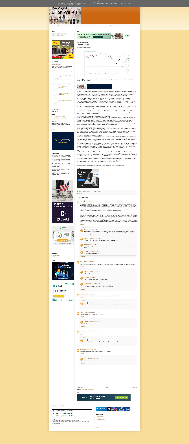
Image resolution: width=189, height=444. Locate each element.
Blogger (96, 427)
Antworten (82, 224)
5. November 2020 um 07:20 (91, 201)
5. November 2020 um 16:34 (91, 331)
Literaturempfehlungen (106, 25)
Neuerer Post (79, 387)
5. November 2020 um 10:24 (92, 244)
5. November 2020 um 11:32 (94, 303)
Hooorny (82, 349)
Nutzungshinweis (100, 416)
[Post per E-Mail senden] (93, 191)
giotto (85, 229)
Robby (81, 201)
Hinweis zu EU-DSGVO (101, 419)
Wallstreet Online (56, 249)
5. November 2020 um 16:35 (90, 349)
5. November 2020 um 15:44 (89, 312)
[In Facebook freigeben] (99, 191)
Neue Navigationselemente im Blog (60, 118)
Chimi (85, 358)
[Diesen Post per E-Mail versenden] (95, 191)
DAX (81, 193)
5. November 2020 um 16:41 (94, 340)
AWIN (54, 256)
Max (85, 244)
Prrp (81, 261)
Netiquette (116, 25)
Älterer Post (134, 387)
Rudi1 (81, 294)
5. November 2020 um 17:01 (92, 358)
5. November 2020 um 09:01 (92, 229)
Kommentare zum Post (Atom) (88, 389)
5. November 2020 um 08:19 (88, 261)
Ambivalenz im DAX (56, 64)
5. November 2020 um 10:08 (94, 283)
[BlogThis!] (96, 191)
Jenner (81, 312)
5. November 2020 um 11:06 (89, 294)
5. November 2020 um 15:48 (94, 321)
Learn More (123, 3)
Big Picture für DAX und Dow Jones (65, 25)
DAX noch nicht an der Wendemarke (63, 87)
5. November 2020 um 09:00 (94, 271)
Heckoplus (82, 331)
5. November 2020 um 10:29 (94, 251)
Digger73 (86, 283)
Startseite (52, 25)
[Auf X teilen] (98, 191)
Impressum (99, 418)
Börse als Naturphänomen (93, 25)
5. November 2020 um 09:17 (94, 238)
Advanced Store (56, 255)
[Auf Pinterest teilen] (100, 191)
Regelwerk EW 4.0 (80, 25)
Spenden (123, 25)
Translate (61, 35)
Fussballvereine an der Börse (59, 116)
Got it (129, 3)
